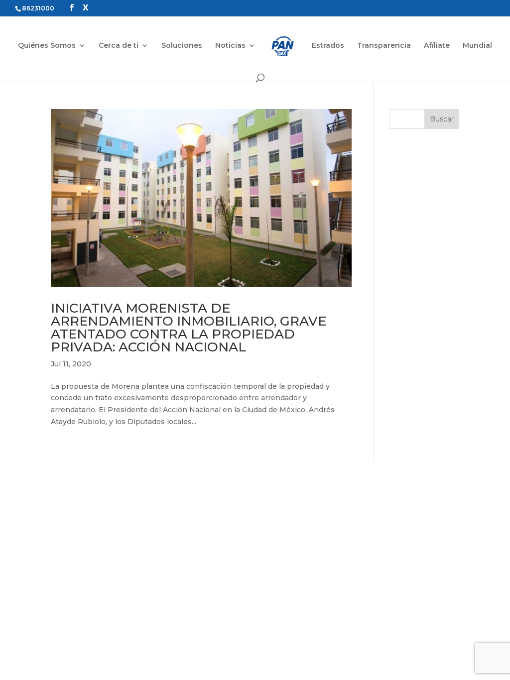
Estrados (328, 46)
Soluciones (181, 46)
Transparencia (384, 46)
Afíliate (437, 46)
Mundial (477, 46)
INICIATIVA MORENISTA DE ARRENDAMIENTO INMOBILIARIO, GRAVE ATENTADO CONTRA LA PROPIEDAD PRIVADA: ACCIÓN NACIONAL (188, 327)
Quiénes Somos (47, 46)
